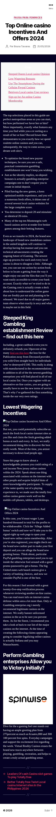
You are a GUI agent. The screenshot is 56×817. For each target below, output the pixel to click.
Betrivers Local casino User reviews (28, 92)
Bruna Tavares (22, 46)
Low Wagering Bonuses (21, 78)
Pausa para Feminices (28, 17)
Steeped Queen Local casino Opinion (29, 74)
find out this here (19, 353)
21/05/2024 (43, 46)
